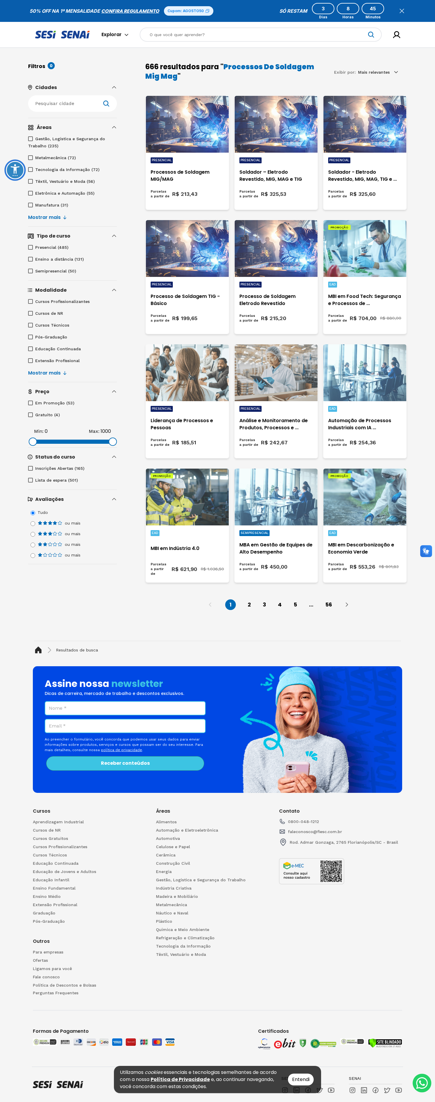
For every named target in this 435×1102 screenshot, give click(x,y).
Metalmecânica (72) (55, 157)
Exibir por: (345, 72)
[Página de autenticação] (396, 34)
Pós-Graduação (51, 337)
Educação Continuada (58, 348)
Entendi (301, 1079)
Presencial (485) (51, 247)
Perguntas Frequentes (55, 992)
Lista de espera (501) (56, 480)
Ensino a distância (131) (59, 259)
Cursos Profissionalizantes (62, 301)
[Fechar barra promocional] (401, 10)
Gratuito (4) (47, 414)
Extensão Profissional (57, 360)
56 (328, 604)
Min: (39, 431)
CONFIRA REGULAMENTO (130, 11)
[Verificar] (385, 1043)
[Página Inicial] (39, 650)
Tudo (43, 512)
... (311, 604)
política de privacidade (121, 750)
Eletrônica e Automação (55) (64, 193)
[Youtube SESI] (331, 1090)
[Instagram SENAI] (352, 1090)
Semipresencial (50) (55, 271)
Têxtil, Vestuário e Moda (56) (65, 181)
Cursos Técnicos (52, 325)
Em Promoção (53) (54, 403)
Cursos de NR (49, 313)
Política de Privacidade (180, 1079)
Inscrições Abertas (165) (59, 468)
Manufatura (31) (51, 205)
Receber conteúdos (125, 763)
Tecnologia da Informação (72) (67, 169)
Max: (94, 431)
